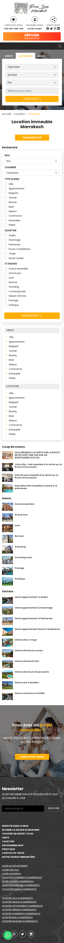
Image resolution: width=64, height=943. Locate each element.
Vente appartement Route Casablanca (37, 629)
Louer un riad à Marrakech (18, 881)
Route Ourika (16, 258)
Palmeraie (14, 244)
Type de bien (12, 179)
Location (8, 841)
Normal (13, 282)
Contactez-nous (32, 756)
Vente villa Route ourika (29, 650)
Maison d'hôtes (17, 296)
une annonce (32, 36)
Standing (11, 263)
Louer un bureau (11, 873)
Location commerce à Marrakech (22, 877)
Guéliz (12, 235)
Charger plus (32, 137)
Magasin (13, 193)
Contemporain (17, 291)
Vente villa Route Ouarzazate (32, 671)
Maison (13, 211)
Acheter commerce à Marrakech (21, 913)
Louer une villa (10, 869)
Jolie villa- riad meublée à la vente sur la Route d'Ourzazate (38, 465)
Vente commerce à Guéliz (30, 693)
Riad (11, 207)
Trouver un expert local (18, 833)
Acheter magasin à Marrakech (20, 921)
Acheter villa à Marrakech (17, 898)
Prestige (13, 300)
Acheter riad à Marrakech (17, 917)
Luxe (11, 277)
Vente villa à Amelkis (27, 682)
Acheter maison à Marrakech (19, 901)
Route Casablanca (19, 249)
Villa (11, 184)
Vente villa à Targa (26, 639)
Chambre (10, 167)
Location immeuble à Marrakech (21, 885)
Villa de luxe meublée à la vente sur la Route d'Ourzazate (36, 476)
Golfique (14, 305)
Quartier (10, 230)
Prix (7, 155)
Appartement (16, 188)
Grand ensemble (18, 268)
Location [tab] (25, 56)
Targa (12, 253)
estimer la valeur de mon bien (20, 829)
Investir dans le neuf (15, 825)
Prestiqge (8, 849)
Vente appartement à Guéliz (31, 597)
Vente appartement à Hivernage (34, 607)
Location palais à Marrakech (19, 889)
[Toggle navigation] (59, 46)
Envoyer (53, 808)
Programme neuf (13, 845)
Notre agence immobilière (18, 856)
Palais (12, 225)
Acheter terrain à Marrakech (19, 909)
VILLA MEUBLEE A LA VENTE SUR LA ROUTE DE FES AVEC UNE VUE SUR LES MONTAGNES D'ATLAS (37, 455)
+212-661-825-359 (13, 28)
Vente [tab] (9, 56)
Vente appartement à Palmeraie (33, 618)
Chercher (30, 99)
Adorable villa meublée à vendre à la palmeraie (36, 487)
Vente (5, 837)
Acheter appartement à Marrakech (22, 905)
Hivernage (14, 240)
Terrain (13, 197)
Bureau (13, 202)
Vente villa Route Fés (27, 661)
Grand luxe (15, 273)
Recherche (30, 316)
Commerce (15, 215)
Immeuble (14, 220)
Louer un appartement (15, 865)
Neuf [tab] (41, 56)
